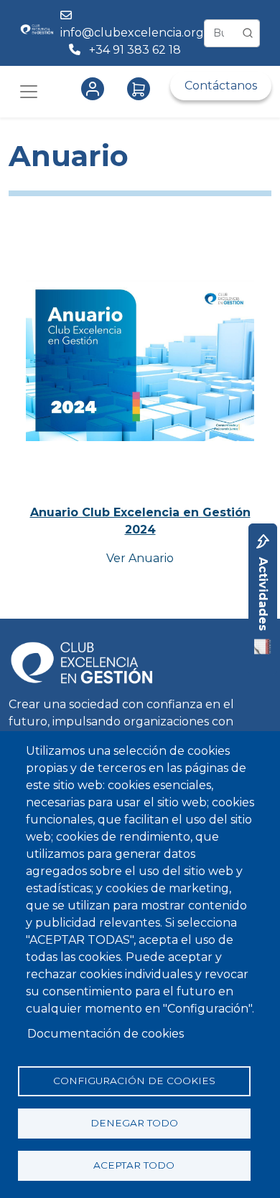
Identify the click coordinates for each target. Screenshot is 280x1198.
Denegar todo (134, 1123)
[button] (140, 365)
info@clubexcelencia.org (132, 32)
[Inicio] (36, 33)
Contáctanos (221, 85)
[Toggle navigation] (29, 91)
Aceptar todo (133, 1165)
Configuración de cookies (134, 1080)
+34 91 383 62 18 (136, 50)
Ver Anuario (140, 558)
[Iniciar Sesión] (95, 89)
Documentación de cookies (105, 1033)
